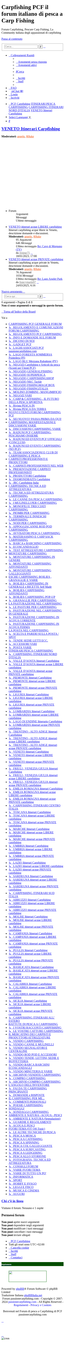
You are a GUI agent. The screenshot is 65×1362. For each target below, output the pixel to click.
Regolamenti (21, 1305)
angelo (21, 136)
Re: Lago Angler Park (49, 278)
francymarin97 (27, 282)
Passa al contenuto (11, 38)
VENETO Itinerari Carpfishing (30, 128)
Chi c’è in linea (12, 1201)
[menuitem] (31, 61)
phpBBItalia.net (33, 1295)
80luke (30, 136)
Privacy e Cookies (41, 1305)
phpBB (20, 1288)
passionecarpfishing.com (22, 1301)
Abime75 (24, 252)
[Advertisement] (32, 173)
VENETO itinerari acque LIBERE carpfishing (35, 226)
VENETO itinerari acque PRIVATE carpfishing (36, 259)
